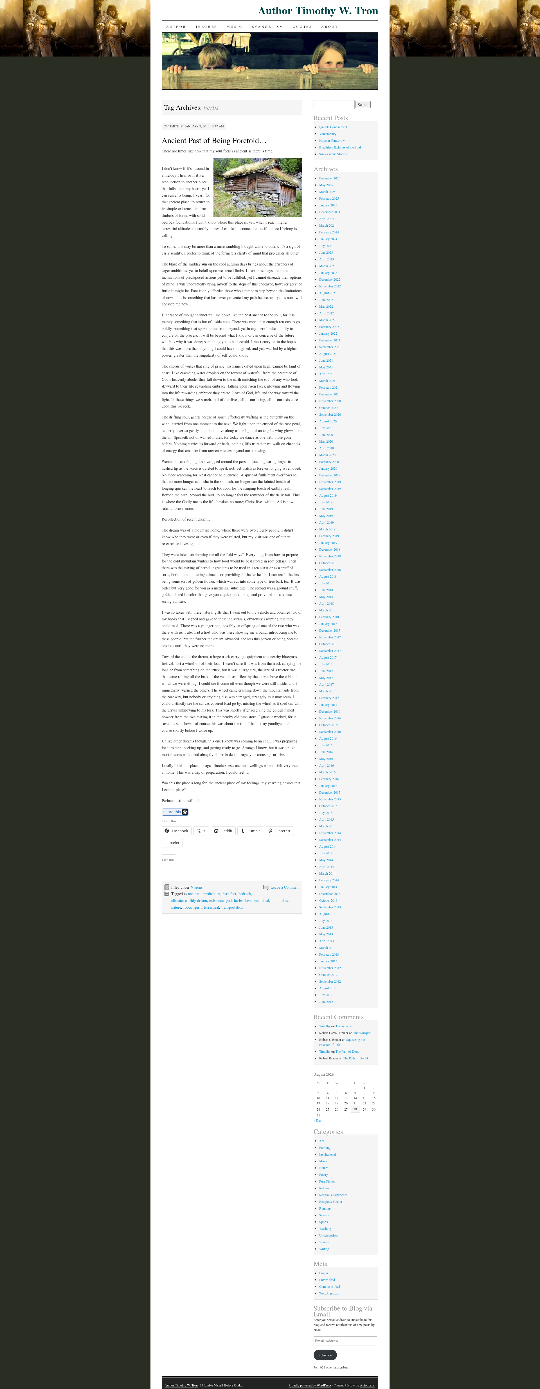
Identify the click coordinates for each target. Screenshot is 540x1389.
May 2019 (326, 515)
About (329, 26)
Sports (323, 1221)
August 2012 (328, 988)
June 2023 (326, 252)
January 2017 (328, 704)
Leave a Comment (285, 887)
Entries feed (327, 1279)
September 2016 (330, 731)
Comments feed (329, 1286)
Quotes (302, 26)
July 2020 (325, 428)
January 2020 (328, 468)
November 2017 (330, 637)
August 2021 (328, 353)
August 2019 (328, 495)
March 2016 (327, 772)
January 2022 (328, 333)
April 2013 (326, 940)
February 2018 (329, 616)
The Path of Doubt (348, 1051)
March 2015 (327, 826)
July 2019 (325, 502)
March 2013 (327, 947)
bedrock (244, 893)
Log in (323, 1273)
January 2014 (328, 886)
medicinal (261, 900)
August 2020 (328, 421)
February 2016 (329, 778)
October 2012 (328, 974)
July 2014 (325, 853)
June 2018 (326, 589)
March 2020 (327, 455)
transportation (232, 907)
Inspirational (327, 1154)
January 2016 (328, 785)
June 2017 (326, 670)
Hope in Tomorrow (332, 140)
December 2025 (329, 178)
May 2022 (326, 306)
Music (235, 26)
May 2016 (326, 758)
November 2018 (330, 556)
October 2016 (328, 724)
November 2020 (330, 401)
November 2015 (330, 799)
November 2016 (330, 718)
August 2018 (328, 576)
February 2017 (329, 697)
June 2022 (326, 299)
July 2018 (325, 583)
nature (176, 907)
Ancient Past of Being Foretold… (214, 140)
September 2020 (330, 414)
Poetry (323, 1174)
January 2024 (328, 239)
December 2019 (329, 475)
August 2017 (328, 657)
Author (176, 26)
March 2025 (327, 191)
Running (325, 1208)
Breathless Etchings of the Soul (340, 147)
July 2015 (325, 812)
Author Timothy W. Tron (318, 10)
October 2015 (328, 805)
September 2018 (330, 569)
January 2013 (328, 961)
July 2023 (325, 245)
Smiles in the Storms (333, 154)
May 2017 (326, 677)
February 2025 (329, 198)
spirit (198, 907)
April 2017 (326, 684)
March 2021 (327, 380)
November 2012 (330, 967)
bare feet (229, 893)
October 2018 (328, 562)
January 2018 (328, 623)
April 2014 (326, 866)
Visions (196, 887)
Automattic (367, 1385)
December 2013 (329, 893)
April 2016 (326, 765)
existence (216, 900)
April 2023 (326, 259)
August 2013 (328, 913)
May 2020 (326, 441)
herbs (238, 900)
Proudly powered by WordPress (310, 1385)
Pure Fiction (327, 1181)
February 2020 (329, 461)
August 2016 (328, 738)
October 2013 (328, 900)
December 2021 (329, 340)
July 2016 (325, 745)
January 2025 (328, 205)
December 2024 (329, 212)
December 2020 (329, 394)
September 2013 (330, 907)
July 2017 (325, 664)
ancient (193, 893)
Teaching (325, 1228)
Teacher (206, 26)
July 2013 (325, 920)
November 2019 (330, 481)
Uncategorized (328, 1235)
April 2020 (326, 448)
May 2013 (326, 934)
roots (187, 907)
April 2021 (326, 374)
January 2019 (328, 542)
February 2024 (329, 232)
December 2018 (329, 549)
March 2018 (327, 610)
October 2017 (328, 643)
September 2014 (330, 839)
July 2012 (325, 994)
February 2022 (329, 326)
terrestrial (211, 907)
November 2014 (330, 832)
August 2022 (328, 293)
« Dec (317, 1120)
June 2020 (326, 434)
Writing (324, 1248)
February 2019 (329, 535)
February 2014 (329, 880)
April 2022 (326, 313)
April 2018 (326, 603)
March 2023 (327, 266)
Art (321, 1140)
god (229, 900)
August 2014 (328, 846)
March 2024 (327, 225)
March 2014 (327, 873)
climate (177, 900)
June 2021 (326, 360)
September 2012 (330, 981)
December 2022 (329, 279)
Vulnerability (327, 133)
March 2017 (327, 691)
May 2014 (326, 859)
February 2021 (329, 387)
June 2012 (326, 1001)
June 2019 (326, 508)
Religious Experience (333, 1194)
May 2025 (326, 185)
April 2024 (326, 218)
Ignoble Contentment (333, 127)
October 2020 (328, 407)
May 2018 (326, 596)
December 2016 (329, 711)
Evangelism (268, 26)
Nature (323, 1167)
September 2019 (330, 488)
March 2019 (327, 529)
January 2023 (328, 272)
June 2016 (326, 751)
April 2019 (326, 522)
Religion (324, 1188)
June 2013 (326, 927)
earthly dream (196, 900)
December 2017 (329, 630)
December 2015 (329, 792)
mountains (279, 900)
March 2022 (327, 320)
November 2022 (330, 286)
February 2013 (329, 954)
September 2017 (330, 650)
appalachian (211, 893)
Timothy (175, 126)
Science (324, 1215)
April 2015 (326, 819)
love (248, 900)
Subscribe (325, 1355)
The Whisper (344, 1026)
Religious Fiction (330, 1201)
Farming (324, 1147)
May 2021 (326, 367)
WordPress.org (329, 1293)
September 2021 (330, 347)
